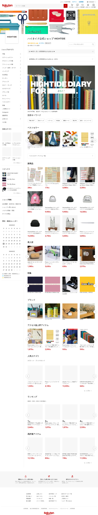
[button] (91, 2)
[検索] (65, 6)
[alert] (61, 51)
